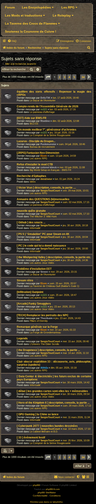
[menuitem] (12, 41)
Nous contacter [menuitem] (66, 477)
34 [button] (83, 77)
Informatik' (35, 228)
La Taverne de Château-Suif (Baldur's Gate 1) (54, 286)
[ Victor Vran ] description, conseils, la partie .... (46, 187)
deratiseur (46, 179)
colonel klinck (48, 167)
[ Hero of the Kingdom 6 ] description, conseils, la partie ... (53, 402)
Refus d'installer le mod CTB (35, 164)
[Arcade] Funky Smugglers (34, 303)
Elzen (43, 155)
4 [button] (69, 77)
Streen (44, 271)
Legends (22, 338)
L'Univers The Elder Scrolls (44, 344)
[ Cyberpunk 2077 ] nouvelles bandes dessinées (47, 425)
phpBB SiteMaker (47, 492)
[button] (48, 77)
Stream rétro (25, 280)
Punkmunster (48, 144)
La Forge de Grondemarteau (45, 332)
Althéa (44, 367)
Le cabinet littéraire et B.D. (44, 431)
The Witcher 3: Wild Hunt (43, 216)
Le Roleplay (62, 15)
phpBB (36, 485)
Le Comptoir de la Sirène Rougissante (50, 135)
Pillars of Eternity (39, 320)
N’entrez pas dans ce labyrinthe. (46, 502)
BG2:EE (34, 123)
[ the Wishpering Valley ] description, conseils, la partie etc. (54, 257)
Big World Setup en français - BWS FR (50, 170)
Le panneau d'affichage (42, 112)
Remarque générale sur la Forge (37, 326)
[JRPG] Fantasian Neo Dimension (38, 152)
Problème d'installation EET (34, 268)
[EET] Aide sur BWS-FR (31, 118)
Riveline (45, 121)
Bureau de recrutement (42, 146)
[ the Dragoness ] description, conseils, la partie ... (48, 350)
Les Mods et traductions (24, 15)
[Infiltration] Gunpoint (30, 292)
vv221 (43, 109)
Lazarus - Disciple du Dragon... (36, 141)
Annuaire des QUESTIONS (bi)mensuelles (43, 199)
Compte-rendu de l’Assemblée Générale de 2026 (47, 106)
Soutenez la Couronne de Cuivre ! (30, 31)
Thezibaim (46, 318)
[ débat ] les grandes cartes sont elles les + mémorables (52, 391)
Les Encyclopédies (37, 7)
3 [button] (64, 77)
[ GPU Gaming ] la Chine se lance (37, 414)
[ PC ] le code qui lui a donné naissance (41, 245)
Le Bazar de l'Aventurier (43, 100)
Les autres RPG (38, 158)
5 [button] (74, 77)
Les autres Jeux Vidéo (42, 262)
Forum (10, 7)
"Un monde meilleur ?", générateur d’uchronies (46, 129)
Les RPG (68, 7)
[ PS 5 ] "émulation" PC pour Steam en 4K (43, 234)
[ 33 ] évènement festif (31, 437)
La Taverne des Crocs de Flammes (31, 23)
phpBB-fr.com (53, 489)
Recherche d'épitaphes (31, 176)
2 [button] (59, 77)
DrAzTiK (45, 97)
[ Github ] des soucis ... (31, 222)
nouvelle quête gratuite (31, 210)
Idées (33, 181)
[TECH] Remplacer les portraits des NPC (43, 315)
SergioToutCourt (50, 190)
